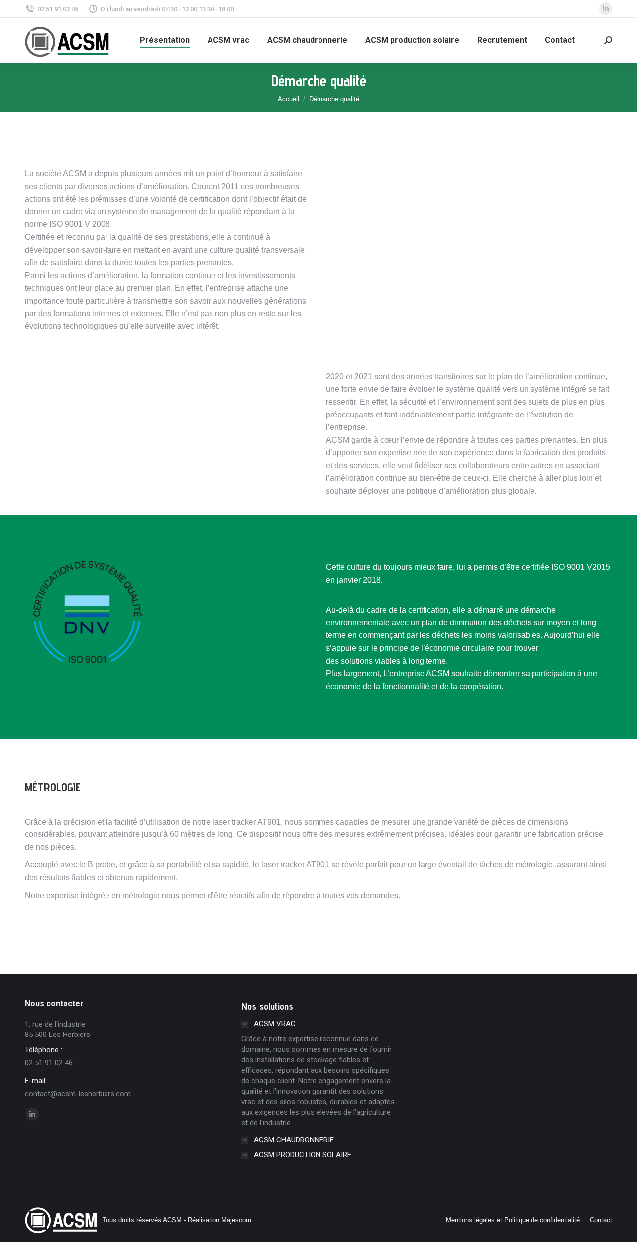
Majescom (236, 1220)
